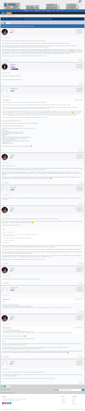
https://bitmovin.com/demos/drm (12, 305)
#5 (82, 194)
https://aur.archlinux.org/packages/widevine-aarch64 (18, 140)
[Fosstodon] (10, 403)
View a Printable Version (6, 389)
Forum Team (75, 404)
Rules (32, 10)
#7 (82, 275)
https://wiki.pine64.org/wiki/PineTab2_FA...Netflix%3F (51, 351)
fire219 (82, 409)
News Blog (48, 10)
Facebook (63, 399)
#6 (82, 215)
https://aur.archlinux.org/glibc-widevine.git (15, 133)
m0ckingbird (68, 409)
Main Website (26, 10)
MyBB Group (15, 409)
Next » (9, 386)
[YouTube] (5, 403)
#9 (82, 323)
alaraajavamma (14, 88)
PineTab (7, 19)
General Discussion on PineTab (16, 19)
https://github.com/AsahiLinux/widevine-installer (20, 49)
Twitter (62, 400)
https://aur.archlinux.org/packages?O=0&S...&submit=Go (13, 47)
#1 (82, 37)
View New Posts (4, 15)
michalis (12, 30)
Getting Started (38, 10)
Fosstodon (63, 403)
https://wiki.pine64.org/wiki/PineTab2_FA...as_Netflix (34, 43)
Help (62, 10)
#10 (82, 368)
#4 (82, 162)
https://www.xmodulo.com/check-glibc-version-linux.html (57, 251)
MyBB (7, 409)
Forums (73, 399)
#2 (82, 72)
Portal (53, 10)
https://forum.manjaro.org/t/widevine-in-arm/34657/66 (29, 198)
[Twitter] (8, 403)
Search (58, 10)
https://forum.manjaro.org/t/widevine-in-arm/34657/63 (16, 218)
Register (8, 13)
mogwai (12, 361)
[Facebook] (3, 403)
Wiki (43, 10)
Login (3, 13)
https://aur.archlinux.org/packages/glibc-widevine (40, 50)
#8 (82, 295)
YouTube (63, 401)
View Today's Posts (11, 15)
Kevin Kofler (13, 187)
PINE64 (3, 19)
